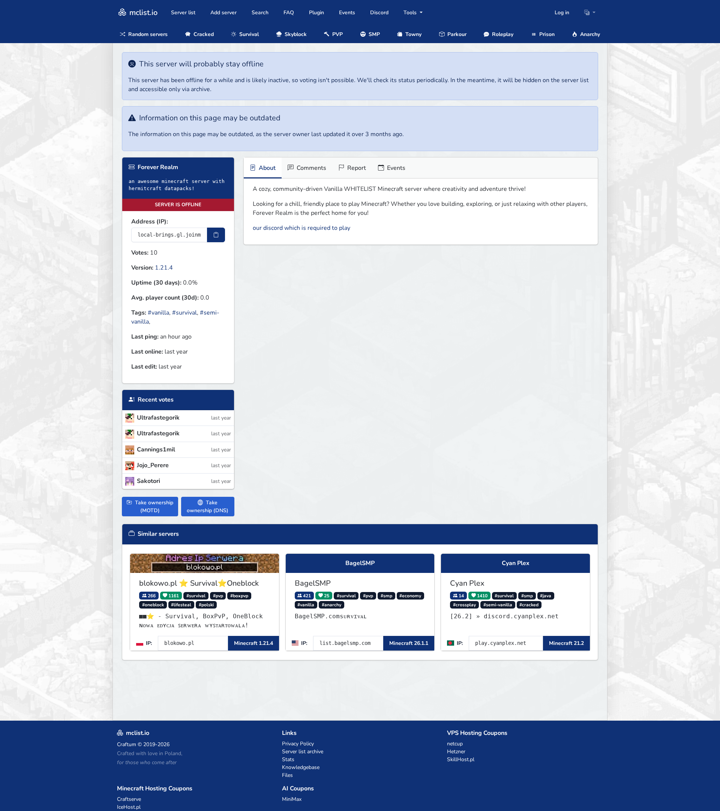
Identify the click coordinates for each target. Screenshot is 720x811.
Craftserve (129, 799)
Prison (546, 34)
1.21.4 (164, 268)
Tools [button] (411, 12)
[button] (590, 12)
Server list (183, 12)
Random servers (147, 34)
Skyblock (295, 34)
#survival (184, 313)
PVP (337, 34)
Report (356, 168)
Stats (288, 759)
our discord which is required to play (301, 228)
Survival (248, 34)
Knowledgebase (301, 767)
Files (287, 775)
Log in (562, 12)
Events (347, 12)
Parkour (456, 34)
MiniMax (292, 799)
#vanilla (158, 313)
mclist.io (143, 12)
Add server (223, 12)
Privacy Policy (298, 743)
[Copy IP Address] (216, 235)
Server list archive (302, 751)
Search (260, 12)
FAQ (289, 12)
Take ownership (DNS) (207, 506)
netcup (455, 743)
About (266, 168)
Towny (413, 34)
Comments (310, 168)
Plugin (316, 12)
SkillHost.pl (460, 759)
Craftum (126, 744)
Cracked (203, 34)
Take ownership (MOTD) (153, 506)
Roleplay (501, 34)
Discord (379, 12)
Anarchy (589, 34)
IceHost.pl (129, 807)
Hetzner (456, 751)
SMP (373, 34)
